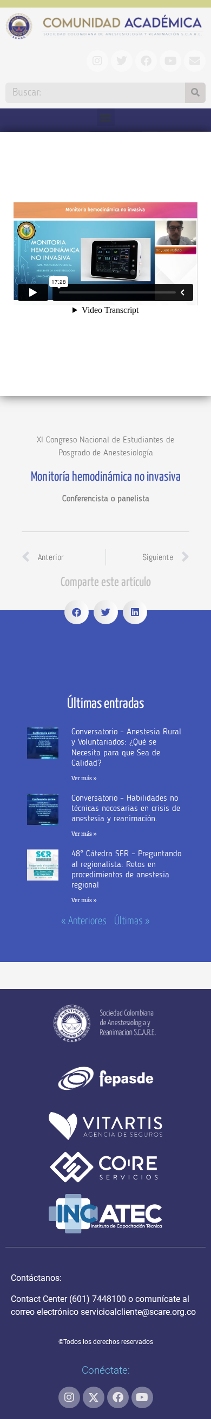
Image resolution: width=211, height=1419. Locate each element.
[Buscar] (195, 93)
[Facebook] (118, 1397)
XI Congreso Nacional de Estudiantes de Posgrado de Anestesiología (105, 447)
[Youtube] (142, 1397)
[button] (106, 117)
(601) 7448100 (97, 1299)
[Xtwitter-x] (93, 1397)
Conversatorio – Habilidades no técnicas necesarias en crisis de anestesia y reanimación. (125, 808)
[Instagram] (69, 1397)
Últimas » (132, 921)
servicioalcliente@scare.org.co (138, 1312)
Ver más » (84, 778)
